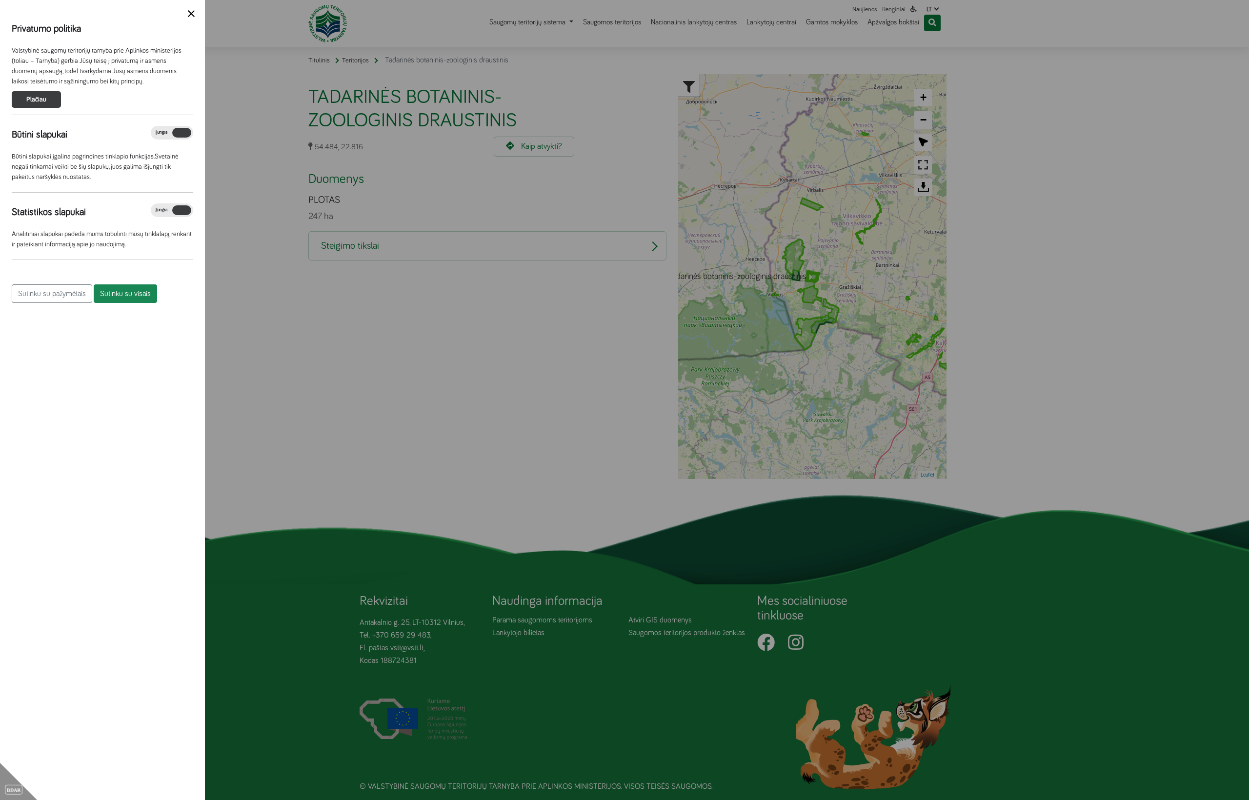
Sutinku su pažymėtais (52, 294)
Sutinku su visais (125, 294)
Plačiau (36, 99)
